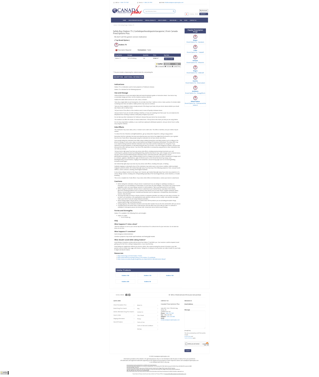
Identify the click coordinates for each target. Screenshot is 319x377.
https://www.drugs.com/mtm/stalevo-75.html (130, 256)
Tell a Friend (140, 315)
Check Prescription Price (135, 20)
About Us (139, 305)
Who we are (173, 20)
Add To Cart (169, 59)
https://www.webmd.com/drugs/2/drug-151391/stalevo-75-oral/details (136, 257)
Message (187, 310)
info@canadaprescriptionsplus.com (174, 2)
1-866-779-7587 (169, 313)
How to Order (162, 20)
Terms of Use (141, 322)
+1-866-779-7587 (124, 2)
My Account (203, 10)
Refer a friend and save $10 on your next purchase (185, 295)
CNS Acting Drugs (122, 25)
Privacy (139, 319)
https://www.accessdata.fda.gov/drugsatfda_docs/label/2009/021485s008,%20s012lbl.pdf (141, 259)
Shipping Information (119, 318)
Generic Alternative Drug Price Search (123, 311)
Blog (185, 20)
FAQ (181, 20)
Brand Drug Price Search (120, 308)
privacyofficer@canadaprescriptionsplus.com (175, 374)
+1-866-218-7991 (147, 2)
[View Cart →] (186, 14)
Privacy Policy (188, 336)
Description (118, 77)
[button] (4, 373)
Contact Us (193, 20)
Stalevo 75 (131, 25)
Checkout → (203, 14)
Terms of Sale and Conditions (145, 325)
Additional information (133, 77)
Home (124, 20)
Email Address (189, 304)
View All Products (150, 20)
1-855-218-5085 (170, 316)
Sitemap (139, 329)
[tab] (118, 77)
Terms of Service (188, 338)
